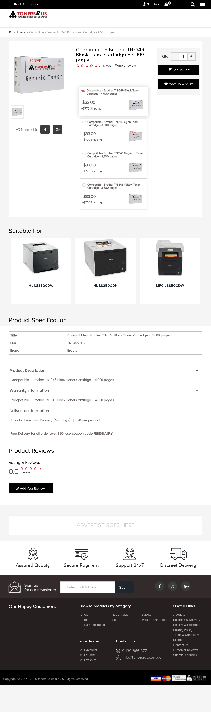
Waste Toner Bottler (155, 619)
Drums (83, 619)
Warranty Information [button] (29, 391)
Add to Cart (181, 70)
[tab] (105, 371)
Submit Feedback (185, 655)
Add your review (32, 488)
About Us (19, 4)
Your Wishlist (87, 660)
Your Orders (87, 655)
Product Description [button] (27, 371)
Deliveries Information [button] (29, 411)
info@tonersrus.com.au (142, 657)
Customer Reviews (185, 650)
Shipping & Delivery (186, 619)
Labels (146, 614)
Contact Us (180, 645)
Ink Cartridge (119, 614)
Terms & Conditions (186, 635)
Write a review (125, 65)
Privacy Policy (182, 630)
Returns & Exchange (186, 624)
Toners (83, 614)
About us (179, 614)
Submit (124, 587)
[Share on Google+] (58, 130)
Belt (113, 619)
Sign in (151, 4)
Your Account (88, 650)
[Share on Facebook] (46, 130)
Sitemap (178, 639)
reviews (106, 65)
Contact (34, 4)
